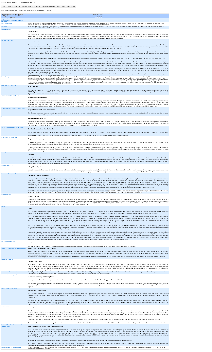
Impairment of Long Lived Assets (10, 173)
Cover (4, 6)
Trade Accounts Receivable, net (10, 95)
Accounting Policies (48, 6)
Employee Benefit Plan (7, 259)
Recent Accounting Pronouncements (11, 347)
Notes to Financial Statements (31, 6)
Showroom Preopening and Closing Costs (12, 275)
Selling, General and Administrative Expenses (13, 248)
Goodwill (3, 153)
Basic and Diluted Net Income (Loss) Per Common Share (12, 325)
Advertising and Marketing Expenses (11, 272)
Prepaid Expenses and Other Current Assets (13, 108)
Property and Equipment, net (9, 137)
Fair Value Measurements (8, 241)
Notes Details (71, 6)
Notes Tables (61, 6)
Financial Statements (14, 6)
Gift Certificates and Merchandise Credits (12, 127)
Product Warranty (6, 194)
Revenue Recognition (7, 40)
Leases (3, 206)
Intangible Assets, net (7, 165)
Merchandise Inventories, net (9, 116)
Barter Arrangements (7, 77)
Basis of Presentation (7, 23)
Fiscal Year (4, 26)
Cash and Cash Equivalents (8, 85)
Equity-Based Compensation (9, 288)
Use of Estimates (6, 29)
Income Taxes (5, 306)
